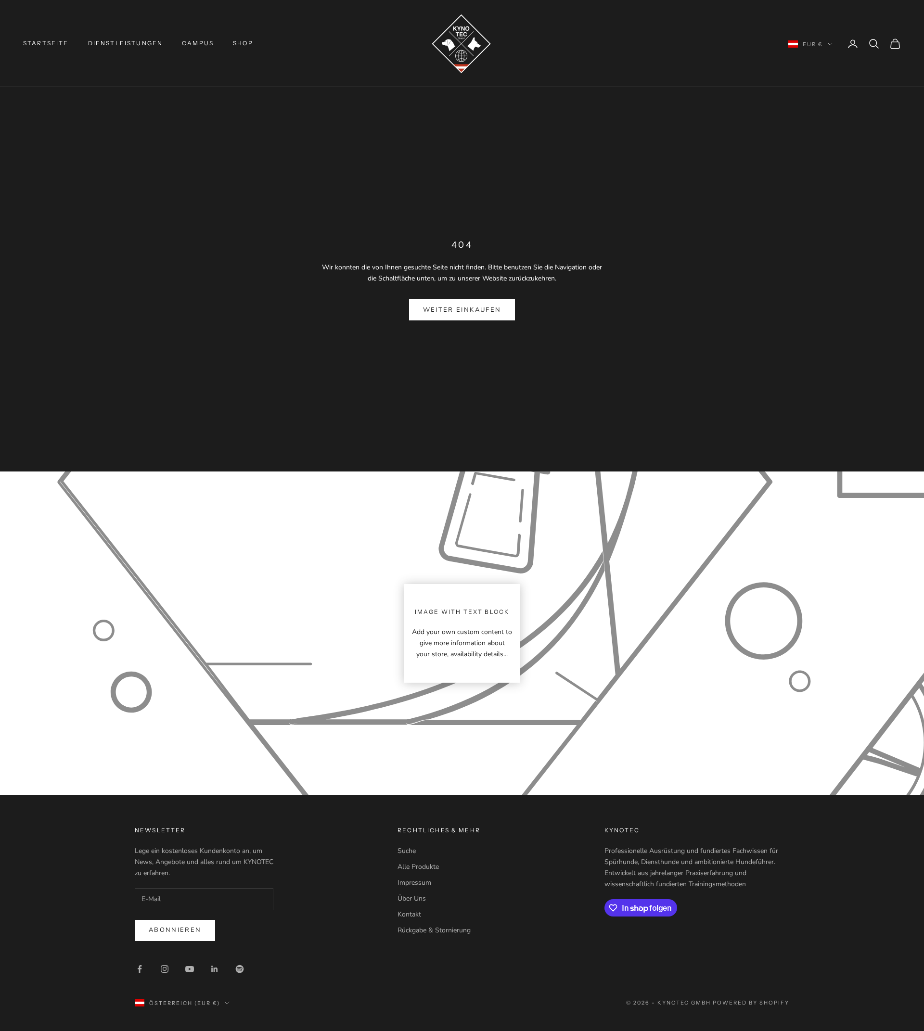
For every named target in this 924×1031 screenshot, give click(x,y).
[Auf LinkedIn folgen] (214, 969)
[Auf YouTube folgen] (189, 969)
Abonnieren (175, 930)
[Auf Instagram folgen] (164, 969)
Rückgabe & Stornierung (434, 930)
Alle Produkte (418, 866)
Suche (407, 850)
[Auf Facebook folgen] (139, 969)
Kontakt (409, 914)
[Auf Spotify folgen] (239, 969)
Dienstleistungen (125, 43)
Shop (243, 43)
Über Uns (412, 898)
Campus (198, 43)
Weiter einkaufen (462, 309)
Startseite (46, 43)
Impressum (414, 882)
